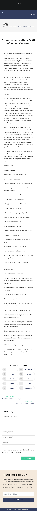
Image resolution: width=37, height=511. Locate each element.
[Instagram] (17, 6)
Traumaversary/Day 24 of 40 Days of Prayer (21, 27)
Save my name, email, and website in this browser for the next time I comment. (18, 451)
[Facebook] (14, 6)
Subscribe (18, 500)
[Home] (2, 27)
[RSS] (23, 6)
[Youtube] (20, 6)
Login (19, 4)
